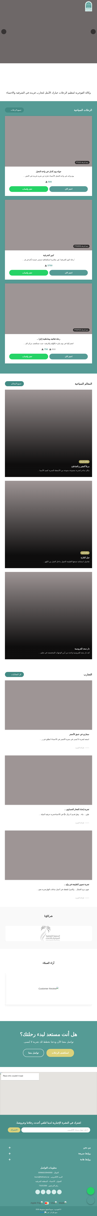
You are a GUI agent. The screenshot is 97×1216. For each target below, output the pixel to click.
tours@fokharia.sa (41, 1177)
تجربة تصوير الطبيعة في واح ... (76, 884)
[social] (59, 1192)
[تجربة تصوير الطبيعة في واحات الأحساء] (48, 855)
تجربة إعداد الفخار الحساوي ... (76, 809)
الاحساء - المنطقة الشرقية (45, 1181)
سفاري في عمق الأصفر (79, 734)
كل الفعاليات (16, 674)
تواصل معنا (33, 1053)
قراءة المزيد (79, 748)
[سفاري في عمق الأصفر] (48, 705)
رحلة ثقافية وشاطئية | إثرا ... (48, 339)
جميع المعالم (16, 384)
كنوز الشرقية (48, 255)
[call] (90, 1200)
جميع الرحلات (16, 110)
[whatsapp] (90, 1191)
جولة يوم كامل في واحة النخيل (48, 171)
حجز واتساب (27, 189)
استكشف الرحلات (60, 1053)
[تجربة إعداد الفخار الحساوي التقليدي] (48, 780)
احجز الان (68, 189)
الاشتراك (14, 1130)
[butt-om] (12, 6)
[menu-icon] (6, 6)
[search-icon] (17, 6)
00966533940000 (45, 1173)
